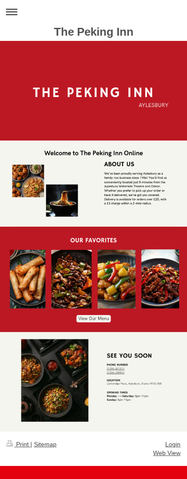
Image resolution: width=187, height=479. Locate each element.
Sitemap (45, 444)
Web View (166, 452)
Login (172, 444)
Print (22, 444)
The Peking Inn (94, 31)
